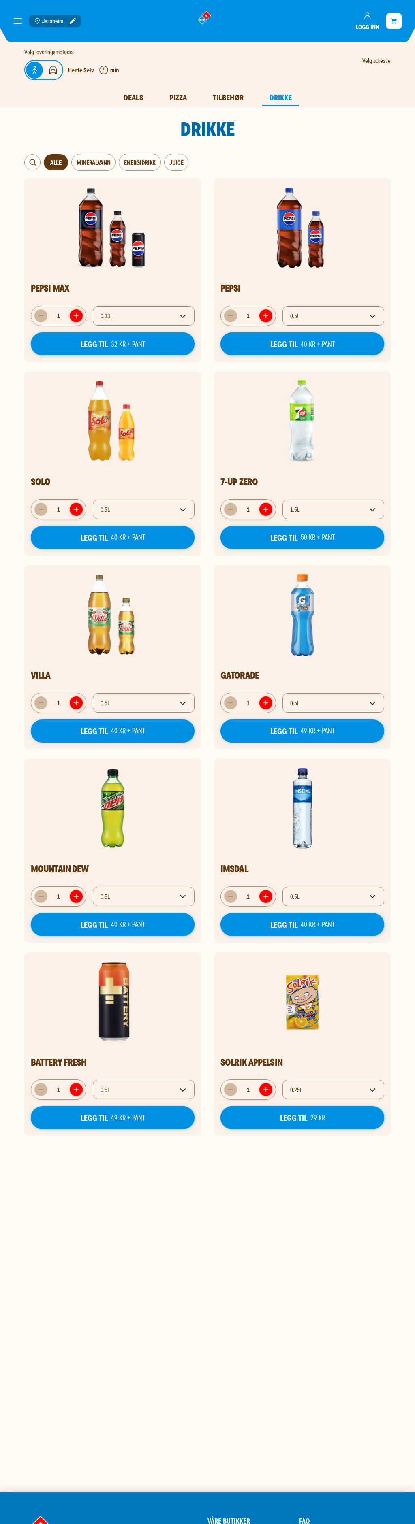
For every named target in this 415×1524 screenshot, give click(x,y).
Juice (176, 162)
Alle (56, 162)
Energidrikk (139, 162)
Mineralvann (93, 162)
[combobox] (144, 316)
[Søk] (33, 162)
